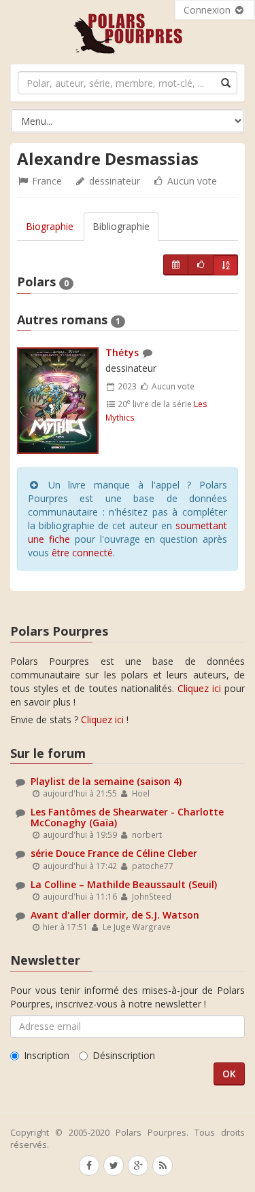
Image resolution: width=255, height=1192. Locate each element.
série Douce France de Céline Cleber (114, 853)
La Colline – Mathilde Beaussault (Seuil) (124, 884)
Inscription (46, 1055)
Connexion (208, 9)
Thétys (122, 352)
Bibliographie (121, 226)
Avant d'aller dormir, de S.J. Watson (115, 914)
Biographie (49, 226)
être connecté (82, 552)
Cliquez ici (199, 688)
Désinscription (123, 1055)
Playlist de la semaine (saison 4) (106, 781)
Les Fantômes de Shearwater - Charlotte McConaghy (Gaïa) (127, 816)
